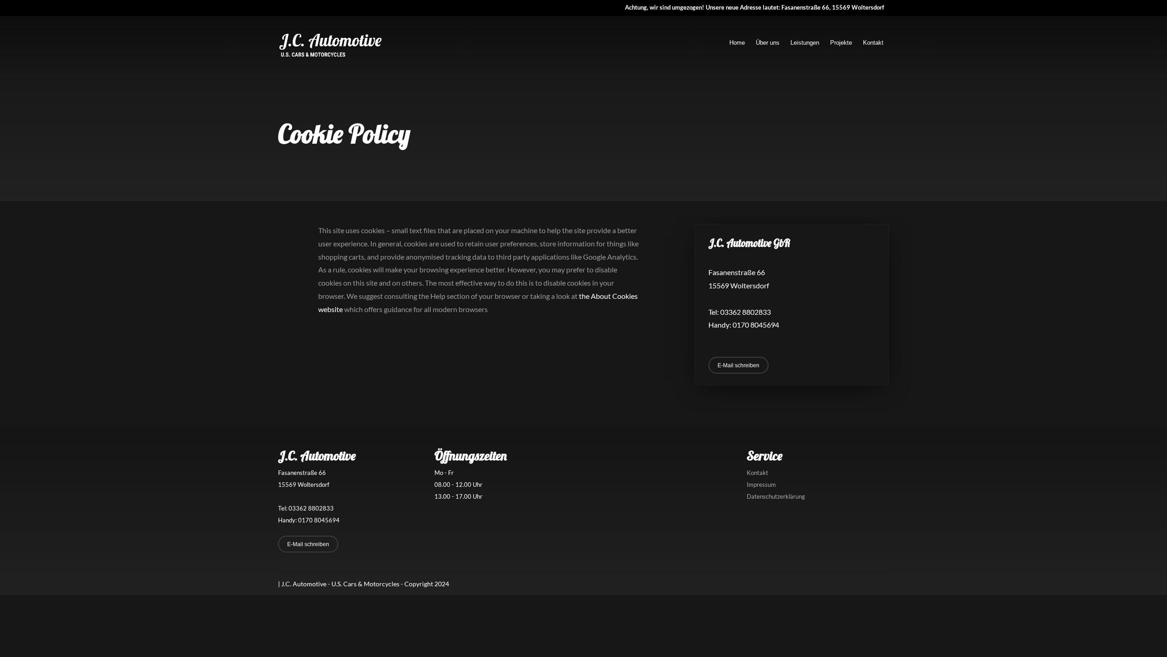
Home (737, 42)
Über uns (768, 42)
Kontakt (873, 42)
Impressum (761, 484)
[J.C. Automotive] (330, 56)
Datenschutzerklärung (776, 496)
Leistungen (804, 42)
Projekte (841, 42)
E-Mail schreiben (738, 365)
